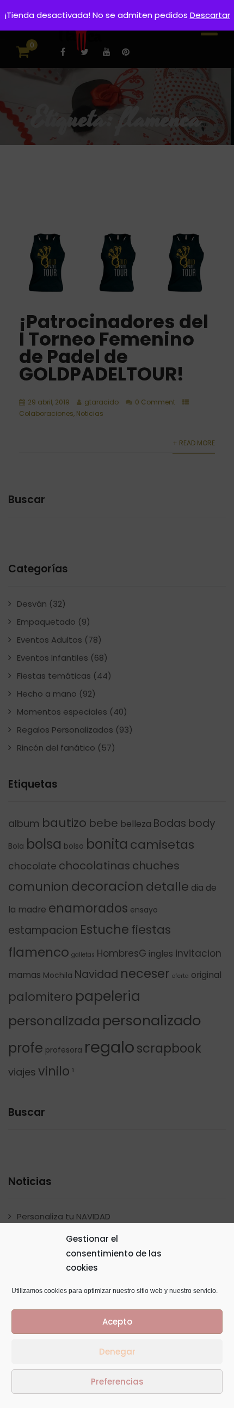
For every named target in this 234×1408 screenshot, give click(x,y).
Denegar (117, 1351)
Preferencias (117, 1381)
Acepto (117, 1321)
